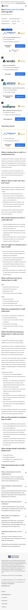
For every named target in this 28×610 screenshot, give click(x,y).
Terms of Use (4, 597)
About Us (3, 591)
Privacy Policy (4, 600)
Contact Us (3, 606)
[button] (21, 3)
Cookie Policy (4, 603)
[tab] (20, 46)
